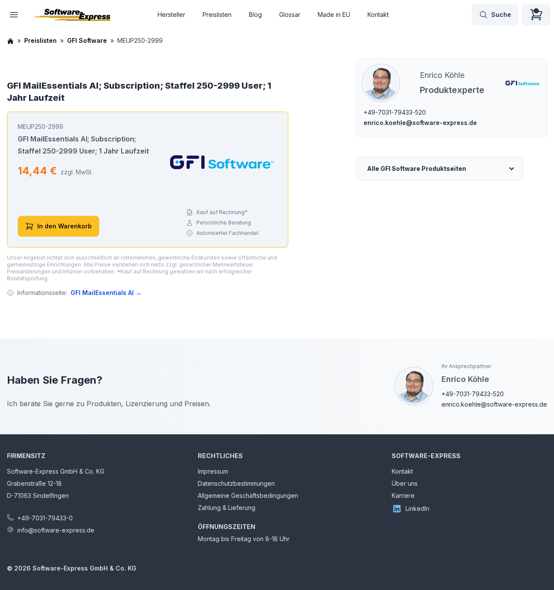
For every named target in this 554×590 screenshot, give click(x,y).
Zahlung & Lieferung (226, 507)
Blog (255, 14)
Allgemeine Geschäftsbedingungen (248, 495)
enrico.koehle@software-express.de (420, 122)
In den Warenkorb (64, 226)
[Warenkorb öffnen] (536, 14)
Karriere (403, 495)
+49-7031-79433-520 (395, 112)
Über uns (405, 483)
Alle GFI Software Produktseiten (416, 168)
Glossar (289, 14)
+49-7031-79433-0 (45, 518)
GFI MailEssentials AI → (106, 292)
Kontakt (378, 14)
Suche (501, 14)
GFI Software (87, 40)
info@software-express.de (55, 530)
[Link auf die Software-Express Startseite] (73, 14)
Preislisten (217, 14)
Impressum (213, 471)
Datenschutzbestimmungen (236, 483)
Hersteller (171, 14)
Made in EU (334, 14)
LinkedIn (417, 508)
